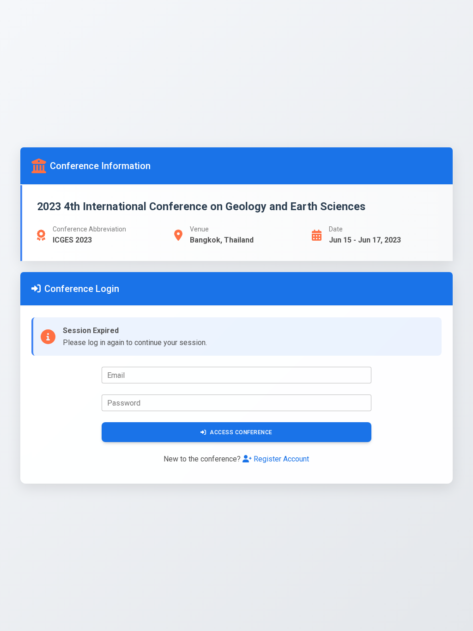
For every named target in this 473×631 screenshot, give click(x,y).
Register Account (281, 459)
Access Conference (241, 432)
